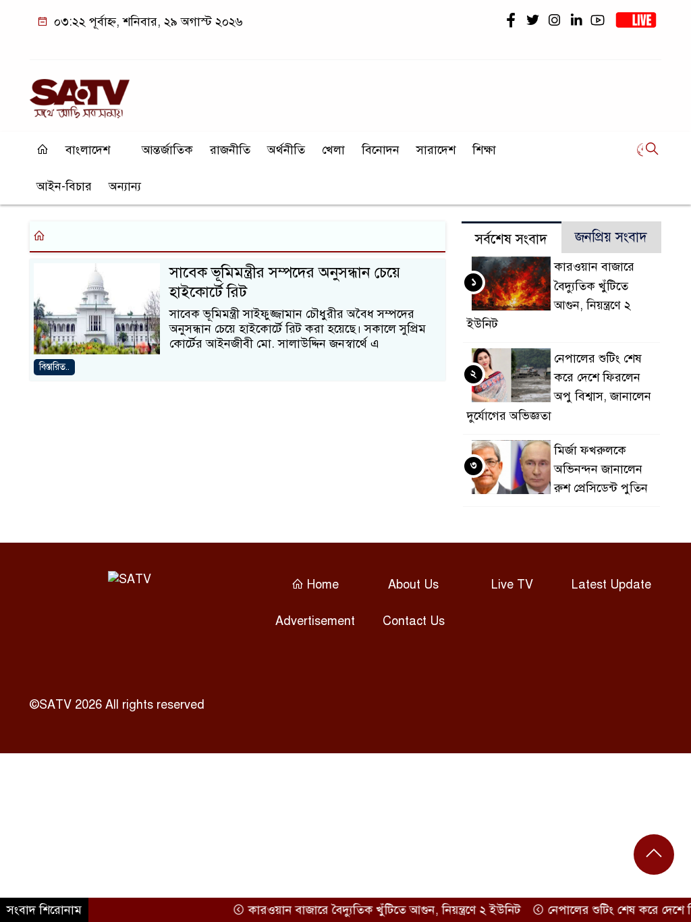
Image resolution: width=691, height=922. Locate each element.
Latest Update (611, 584)
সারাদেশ (435, 149)
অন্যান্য (125, 186)
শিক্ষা (484, 149)
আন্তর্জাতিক (167, 149)
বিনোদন (380, 149)
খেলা (333, 149)
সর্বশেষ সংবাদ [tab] (511, 239)
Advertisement (315, 621)
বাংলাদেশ (87, 149)
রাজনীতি (230, 149)
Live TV (512, 584)
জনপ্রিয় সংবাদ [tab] (611, 237)
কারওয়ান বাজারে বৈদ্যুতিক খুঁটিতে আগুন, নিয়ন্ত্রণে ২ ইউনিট (373, 909)
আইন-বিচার (64, 186)
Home (321, 584)
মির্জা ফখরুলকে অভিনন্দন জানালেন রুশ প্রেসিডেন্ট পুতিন (601, 469)
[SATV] (80, 92)
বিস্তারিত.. (54, 367)
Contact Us (414, 621)
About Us (413, 584)
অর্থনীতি (286, 149)
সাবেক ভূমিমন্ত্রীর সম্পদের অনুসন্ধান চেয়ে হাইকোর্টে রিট (284, 282)
